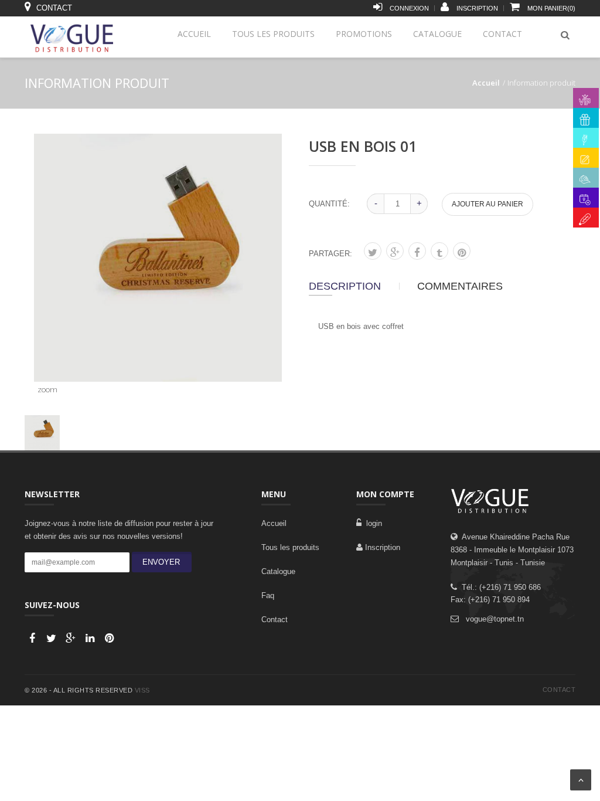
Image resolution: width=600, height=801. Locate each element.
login (372, 523)
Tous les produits (273, 33)
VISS (142, 690)
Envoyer (159, 562)
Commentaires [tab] (460, 286)
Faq (267, 595)
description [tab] (345, 286)
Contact (502, 33)
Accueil (194, 33)
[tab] (42, 432)
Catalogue (437, 33)
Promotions (364, 33)
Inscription (381, 547)
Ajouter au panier (487, 204)
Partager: (330, 253)
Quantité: (329, 203)
